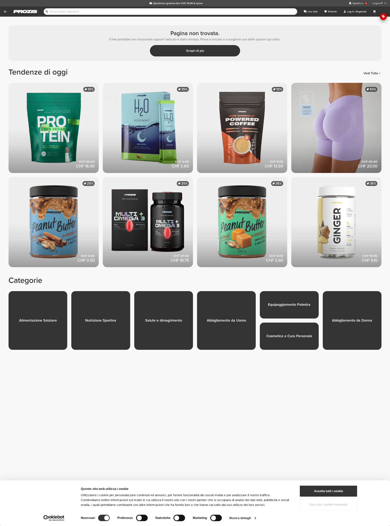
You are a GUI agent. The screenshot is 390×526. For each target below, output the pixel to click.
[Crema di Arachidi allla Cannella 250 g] (56, 224)
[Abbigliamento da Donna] (354, 322)
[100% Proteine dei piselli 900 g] (56, 130)
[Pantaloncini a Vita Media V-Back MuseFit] (338, 130)
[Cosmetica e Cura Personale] (291, 338)
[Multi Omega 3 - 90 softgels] (150, 224)
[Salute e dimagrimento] (165, 322)
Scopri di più (195, 51)
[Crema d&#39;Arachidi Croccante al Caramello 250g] (244, 224)
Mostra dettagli (240, 518)
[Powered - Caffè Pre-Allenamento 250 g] (244, 130)
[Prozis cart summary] (374, 11)
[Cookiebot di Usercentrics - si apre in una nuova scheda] (54, 518)
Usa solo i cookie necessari (328, 504)
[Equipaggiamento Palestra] (291, 307)
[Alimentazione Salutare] (40, 322)
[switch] (142, 518)
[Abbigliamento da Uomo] (228, 322)
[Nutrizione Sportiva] (102, 322)
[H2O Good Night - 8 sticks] (150, 130)
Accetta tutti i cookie (328, 491)
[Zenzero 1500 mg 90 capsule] (338, 224)
